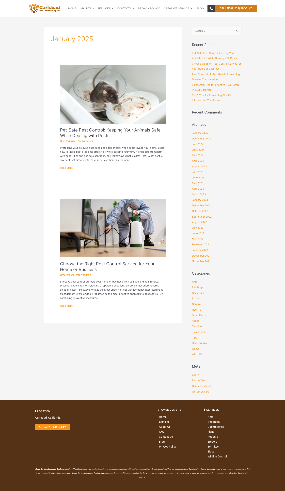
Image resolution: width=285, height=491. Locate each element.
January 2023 (200, 199)
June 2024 (198, 149)
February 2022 (200, 244)
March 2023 (199, 194)
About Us (87, 8)
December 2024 (201, 138)
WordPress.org (200, 391)
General (196, 304)
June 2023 (198, 177)
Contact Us (125, 8)
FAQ (161, 431)
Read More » (67, 167)
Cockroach (198, 293)
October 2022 (200, 211)
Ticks (211, 451)
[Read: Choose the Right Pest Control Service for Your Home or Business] (113, 227)
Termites (197, 326)
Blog (200, 8)
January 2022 (200, 250)
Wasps (196, 348)
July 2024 (198, 144)
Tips (194, 337)
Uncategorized (68, 141)
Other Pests (67, 274)
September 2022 (202, 216)
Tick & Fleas (199, 332)
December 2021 (201, 255)
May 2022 (197, 239)
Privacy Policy (149, 8)
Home (72, 8)
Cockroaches (216, 426)
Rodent (196, 320)
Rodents (213, 436)
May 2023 (198, 183)
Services (104, 8)
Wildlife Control (217, 456)
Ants (194, 281)
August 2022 (199, 222)
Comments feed (201, 386)
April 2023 (198, 188)
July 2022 (197, 227)
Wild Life (197, 354)
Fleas (211, 431)
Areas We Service (176, 8)
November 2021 (201, 261)
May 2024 (198, 155)
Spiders (212, 441)
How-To (196, 309)
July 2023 (198, 172)
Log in (195, 374)
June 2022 (198, 233)
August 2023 (199, 166)
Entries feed (199, 380)
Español (196, 298)
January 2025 (200, 132)
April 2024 (198, 160)
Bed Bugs (197, 287)
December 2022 (201, 205)
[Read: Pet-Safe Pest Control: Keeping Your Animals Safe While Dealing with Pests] (113, 93)
